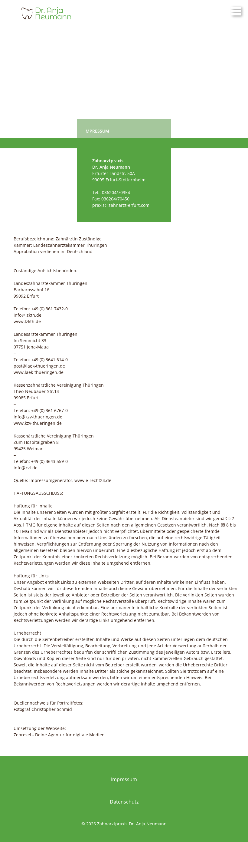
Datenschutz (124, 801)
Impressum (124, 779)
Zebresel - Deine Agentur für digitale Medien (59, 735)
